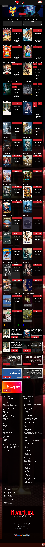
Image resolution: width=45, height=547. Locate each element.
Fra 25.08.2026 (17, 140)
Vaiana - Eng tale (6, 401)
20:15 (40, 83)
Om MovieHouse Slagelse (8, 491)
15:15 (14, 83)
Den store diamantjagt (28, 444)
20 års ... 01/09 (17, 217)
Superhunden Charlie (7, 437)
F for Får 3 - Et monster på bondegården (32, 442)
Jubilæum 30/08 (37, 202)
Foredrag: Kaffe (6, 449)
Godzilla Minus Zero (28, 460)
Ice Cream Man (6, 419)
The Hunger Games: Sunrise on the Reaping (33, 470)
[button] (5, 16)
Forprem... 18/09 (37, 264)
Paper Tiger (26, 471)
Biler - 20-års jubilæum (7, 432)
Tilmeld (27, 377)
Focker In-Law (27, 475)
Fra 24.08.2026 (38, 140)
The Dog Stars (6, 425)
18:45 (40, 103)
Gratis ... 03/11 (17, 311)
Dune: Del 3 (26, 481)
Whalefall (26, 449)
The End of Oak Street (7, 415)
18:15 (20, 83)
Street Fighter (27, 447)
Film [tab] (12, 21)
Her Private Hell (27, 450)
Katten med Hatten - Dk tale (29, 478)
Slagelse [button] (21, 1)
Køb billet (22, 14)
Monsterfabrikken (27, 430)
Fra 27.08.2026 (17, 171)
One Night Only (6, 423)
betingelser (20, 534)
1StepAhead (34, 537)
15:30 (17, 103)
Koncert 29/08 (17, 202)
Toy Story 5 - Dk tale (7, 404)
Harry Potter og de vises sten (9, 430)
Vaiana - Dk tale (6, 400)
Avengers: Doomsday (28, 479)
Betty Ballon (26, 437)
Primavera (26, 421)
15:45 (35, 103)
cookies (30, 534)
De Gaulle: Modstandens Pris (9, 416)
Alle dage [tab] (32, 25)
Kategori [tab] (32, 21)
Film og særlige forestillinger (9, 492)
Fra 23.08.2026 (38, 155)
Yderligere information (7, 503)
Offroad (25, 435)
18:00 (40, 64)
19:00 (38, 123)
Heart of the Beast (27, 429)
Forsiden (5, 488)
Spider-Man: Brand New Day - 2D (10, 407)
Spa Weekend (6, 436)
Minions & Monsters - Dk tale (9, 402)
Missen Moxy (26, 465)
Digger (25, 436)
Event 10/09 (16, 264)
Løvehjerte (26, 457)
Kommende (17, 19)
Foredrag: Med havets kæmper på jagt (11, 446)
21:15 (14, 86)
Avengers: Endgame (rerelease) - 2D (31, 432)
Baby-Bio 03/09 (37, 217)
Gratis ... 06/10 (17, 295)
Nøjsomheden (6, 422)
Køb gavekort (6, 502)
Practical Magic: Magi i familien (30, 418)
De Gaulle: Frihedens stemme (30, 456)
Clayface (26, 453)
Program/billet (10, 19)
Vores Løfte (5, 418)
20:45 (35, 106)
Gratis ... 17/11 (38, 311)
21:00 (35, 67)
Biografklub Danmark (7, 493)
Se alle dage (17, 33)
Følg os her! (7, 377)
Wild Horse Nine (27, 472)
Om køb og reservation (8, 489)
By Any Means (27, 412)
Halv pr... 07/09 (38, 249)
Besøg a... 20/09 (17, 280)
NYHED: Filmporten (7, 495)
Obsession (5, 421)
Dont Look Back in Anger (8, 440)
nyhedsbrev (15, 534)
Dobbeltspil (5, 412)
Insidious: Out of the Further (8, 408)
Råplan (25, 446)
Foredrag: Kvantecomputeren (9, 447)
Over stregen (26, 463)
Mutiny (4, 414)
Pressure (5, 439)
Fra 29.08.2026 (38, 186)
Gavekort (24, 19)
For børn (5, 500)
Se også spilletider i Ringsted (17, 40)
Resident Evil (26, 423)
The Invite (5, 411)
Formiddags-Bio (6, 433)
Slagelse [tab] (12, 25)
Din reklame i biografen (8, 499)
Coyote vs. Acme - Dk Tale (29, 419)
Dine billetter (35, 19)
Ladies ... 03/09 (37, 233)
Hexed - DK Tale (27, 474)
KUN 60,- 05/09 (17, 249)
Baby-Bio (5, 435)
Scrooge (26, 467)
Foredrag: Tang (6, 450)
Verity (25, 439)
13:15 (17, 64)
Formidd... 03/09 (17, 233)
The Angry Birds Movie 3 (29, 484)
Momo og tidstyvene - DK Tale (30, 461)
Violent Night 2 (27, 477)
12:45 (17, 30)
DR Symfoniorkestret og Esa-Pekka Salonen (12, 444)
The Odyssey (6, 409)
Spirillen (4, 426)
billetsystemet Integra (25, 537)
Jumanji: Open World (28, 482)
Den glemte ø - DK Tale (28, 443)
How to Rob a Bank (28, 464)
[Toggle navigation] (43, 2)
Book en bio (5, 498)
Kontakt (29, 19)
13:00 (38, 30)
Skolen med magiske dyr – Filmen (10, 405)
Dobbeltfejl (5, 442)
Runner (25, 425)
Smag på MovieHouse (7, 496)
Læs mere (17, 36)
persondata (25, 534)
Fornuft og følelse (27, 454)
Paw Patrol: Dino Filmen (8, 398)
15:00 (35, 64)
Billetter (14, 337)
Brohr (4, 443)
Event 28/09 (37, 280)
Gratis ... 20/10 (38, 295)
